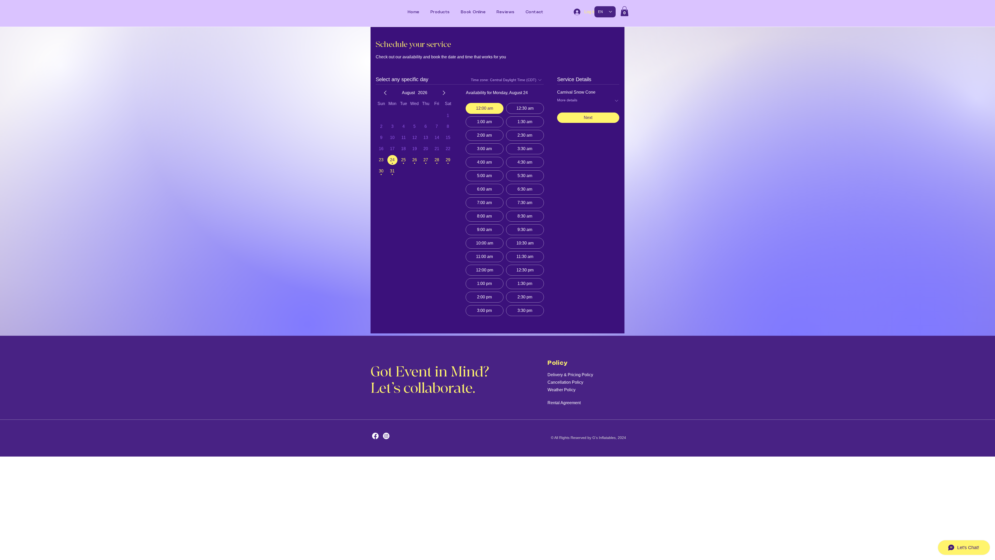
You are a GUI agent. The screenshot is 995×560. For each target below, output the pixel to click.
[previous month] (385, 93)
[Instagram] (386, 436)
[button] (624, 11)
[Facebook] (375, 436)
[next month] (444, 93)
